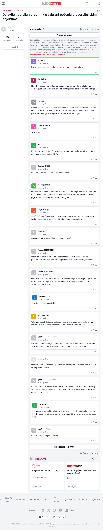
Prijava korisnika (64, 35)
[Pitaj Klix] (87, 3)
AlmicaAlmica (44, 125)
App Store (45, 517)
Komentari (34, 499)
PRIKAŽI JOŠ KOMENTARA (64, 447)
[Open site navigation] (3, 3)
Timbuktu (42, 79)
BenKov (41, 231)
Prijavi (94, 72)
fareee (41, 101)
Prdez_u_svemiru (45, 272)
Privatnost (83, 499)
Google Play (60, 517)
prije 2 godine (43, 63)
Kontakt (46, 499)
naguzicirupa (43, 209)
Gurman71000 (44, 166)
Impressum (21, 499)
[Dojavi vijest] (93, 3)
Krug (40, 144)
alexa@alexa (43, 315)
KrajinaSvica (44, 296)
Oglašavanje (69, 499)
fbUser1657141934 (46, 250)
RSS (72, 510)
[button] (92, 458)
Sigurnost (96, 499)
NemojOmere (44, 185)
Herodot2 (43, 404)
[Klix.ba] (51, 3)
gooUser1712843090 (47, 379)
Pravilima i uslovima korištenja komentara (47, 54)
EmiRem (41, 60)
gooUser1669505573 (47, 337)
